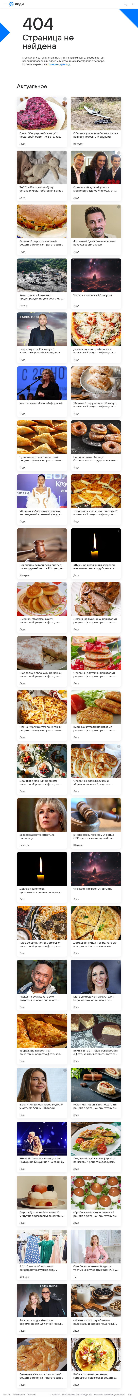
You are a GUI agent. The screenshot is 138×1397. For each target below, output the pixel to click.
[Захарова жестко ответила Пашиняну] (42, 823)
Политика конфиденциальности (109, 1394)
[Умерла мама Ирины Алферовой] (42, 391)
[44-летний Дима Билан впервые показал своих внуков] (96, 230)
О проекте (55, 1394)
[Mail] (11, 4)
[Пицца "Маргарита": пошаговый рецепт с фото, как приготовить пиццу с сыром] (42, 715)
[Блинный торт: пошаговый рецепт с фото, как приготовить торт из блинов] (96, 1039)
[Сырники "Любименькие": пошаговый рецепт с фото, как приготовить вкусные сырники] (42, 607)
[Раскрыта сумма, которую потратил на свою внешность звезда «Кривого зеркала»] (42, 985)
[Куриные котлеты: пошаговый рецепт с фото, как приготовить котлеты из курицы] (96, 715)
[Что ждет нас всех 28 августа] (96, 283)
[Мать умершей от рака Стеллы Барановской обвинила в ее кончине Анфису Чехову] (96, 985)
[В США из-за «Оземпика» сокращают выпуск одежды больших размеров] (42, 1255)
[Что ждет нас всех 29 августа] (96, 877)
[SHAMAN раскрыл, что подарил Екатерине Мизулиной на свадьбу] (42, 1147)
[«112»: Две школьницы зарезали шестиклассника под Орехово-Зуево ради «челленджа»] (96, 553)
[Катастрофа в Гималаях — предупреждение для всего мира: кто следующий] (42, 283)
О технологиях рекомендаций (77, 1394)
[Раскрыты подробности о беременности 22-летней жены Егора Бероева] (42, 1309)
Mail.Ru (6, 1394)
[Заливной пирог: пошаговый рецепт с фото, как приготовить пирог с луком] (42, 230)
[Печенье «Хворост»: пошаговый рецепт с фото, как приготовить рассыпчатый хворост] (42, 1363)
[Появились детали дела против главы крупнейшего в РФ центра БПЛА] (42, 553)
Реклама (31, 1394)
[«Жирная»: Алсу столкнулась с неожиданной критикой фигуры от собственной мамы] (42, 499)
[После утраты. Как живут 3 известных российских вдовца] (42, 337)
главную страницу (59, 64)
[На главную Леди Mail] (18, 4)
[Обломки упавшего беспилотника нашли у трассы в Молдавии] (96, 122)
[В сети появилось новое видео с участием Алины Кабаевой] (42, 1093)
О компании (19, 1394)
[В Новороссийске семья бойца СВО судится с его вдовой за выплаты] (96, 823)
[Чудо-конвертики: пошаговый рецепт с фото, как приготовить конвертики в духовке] (42, 445)
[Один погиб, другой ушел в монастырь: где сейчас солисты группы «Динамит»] (96, 176)
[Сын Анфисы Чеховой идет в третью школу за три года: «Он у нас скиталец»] (96, 1255)
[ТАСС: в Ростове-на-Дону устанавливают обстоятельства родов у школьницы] (42, 176)
